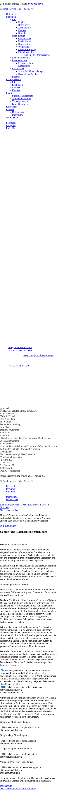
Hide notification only (26, 788)
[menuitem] (31, 14)
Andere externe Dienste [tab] (11, 692)
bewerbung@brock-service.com (38, 355)
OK (2, 788)
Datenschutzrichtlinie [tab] (10, 773)
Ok (1, 526)
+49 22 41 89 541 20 (18, 365)
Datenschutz (6, 786)
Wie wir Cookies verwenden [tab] (13, 544)
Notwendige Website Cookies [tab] (14, 584)
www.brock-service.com (20, 350)
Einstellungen (9, 526)
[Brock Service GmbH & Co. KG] (17, 9)
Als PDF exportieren (10, 470)
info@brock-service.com (20, 347)
